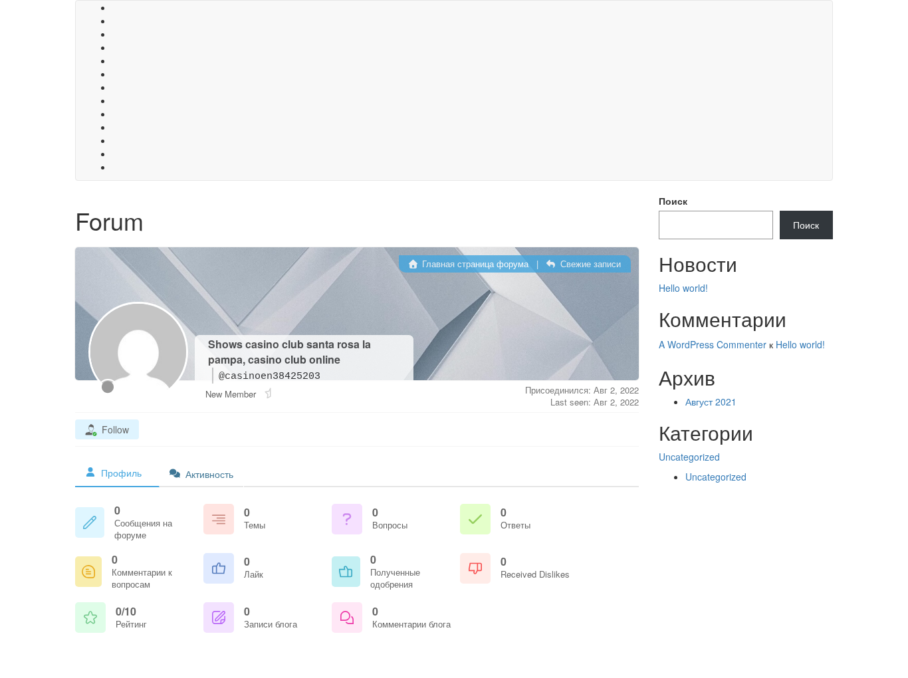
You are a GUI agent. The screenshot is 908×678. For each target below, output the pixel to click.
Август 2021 (711, 401)
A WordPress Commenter (712, 344)
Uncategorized (689, 456)
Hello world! (683, 287)
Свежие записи (589, 263)
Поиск (673, 200)
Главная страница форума (473, 263)
